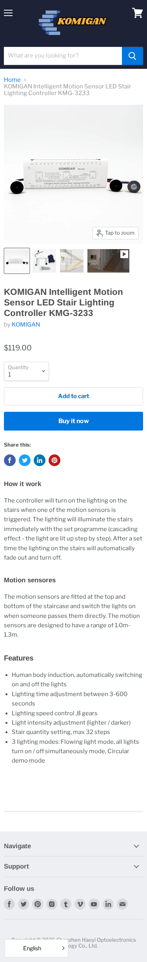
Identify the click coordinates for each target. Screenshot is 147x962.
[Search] (132, 56)
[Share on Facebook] (10, 460)
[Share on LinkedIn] (39, 460)
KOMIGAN (26, 324)
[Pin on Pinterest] (54, 460)
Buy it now (73, 421)
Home (12, 80)
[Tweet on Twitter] (25, 460)
